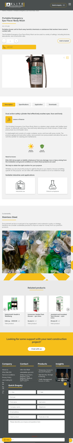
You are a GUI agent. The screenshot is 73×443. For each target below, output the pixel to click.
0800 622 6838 (25, 370)
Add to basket (64, 41)
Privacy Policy (6, 377)
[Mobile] (70, 4)
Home (4, 10)
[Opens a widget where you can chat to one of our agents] (7, 440)
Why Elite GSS (6, 372)
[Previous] (5, 309)
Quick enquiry (57, 5)
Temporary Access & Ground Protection (46, 371)
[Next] (68, 309)
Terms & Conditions (8, 375)
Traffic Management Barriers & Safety (45, 380)
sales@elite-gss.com (26, 372)
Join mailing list (7, 380)
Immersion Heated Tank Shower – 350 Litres (36, 315)
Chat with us (36, 349)
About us (5, 370)
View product (9, 323)
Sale (42, 392)
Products (9, 10)
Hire (13, 392)
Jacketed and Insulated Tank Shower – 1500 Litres (59, 316)
